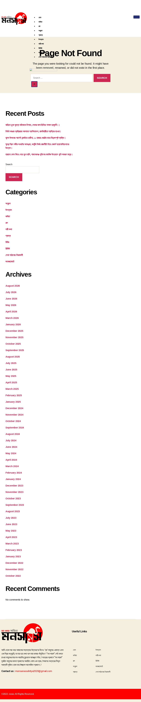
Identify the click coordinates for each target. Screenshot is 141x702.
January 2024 (13, 479)
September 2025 (15, 350)
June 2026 (11, 298)
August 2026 (13, 285)
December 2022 (14, 563)
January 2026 (13, 324)
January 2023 (13, 556)
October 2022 (13, 575)
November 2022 (14, 569)
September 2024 (15, 427)
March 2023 (12, 543)
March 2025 (12, 389)
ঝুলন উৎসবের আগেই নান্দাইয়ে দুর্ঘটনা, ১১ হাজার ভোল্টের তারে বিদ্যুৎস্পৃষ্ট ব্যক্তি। (36, 137)
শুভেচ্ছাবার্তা (42, 52)
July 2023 (11, 517)
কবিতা (40, 22)
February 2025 (14, 395)
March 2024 (12, 466)
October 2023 (13, 498)
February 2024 (14, 472)
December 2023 (14, 485)
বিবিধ (7, 242)
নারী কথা (41, 44)
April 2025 (11, 382)
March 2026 (12, 318)
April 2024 (11, 459)
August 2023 (13, 511)
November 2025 (14, 337)
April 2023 (11, 537)
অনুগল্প (40, 30)
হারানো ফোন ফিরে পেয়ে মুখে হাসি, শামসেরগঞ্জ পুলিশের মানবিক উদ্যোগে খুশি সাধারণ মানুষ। (39, 154)
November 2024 (14, 414)
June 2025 (11, 369)
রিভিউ (40, 48)
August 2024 (13, 434)
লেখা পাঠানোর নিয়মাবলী (46, 57)
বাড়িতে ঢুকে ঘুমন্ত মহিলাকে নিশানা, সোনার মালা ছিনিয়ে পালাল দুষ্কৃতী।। (33, 125)
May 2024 (11, 453)
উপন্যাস (41, 39)
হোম (40, 17)
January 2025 (13, 401)
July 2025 (11, 363)
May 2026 (11, 305)
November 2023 (14, 492)
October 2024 (13, 421)
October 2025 (13, 343)
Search (9, 164)
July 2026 (11, 292)
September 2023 (15, 505)
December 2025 (14, 331)
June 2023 (11, 524)
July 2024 (11, 440)
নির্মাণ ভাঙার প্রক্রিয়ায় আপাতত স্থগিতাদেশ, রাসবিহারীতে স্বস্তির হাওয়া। (33, 131)
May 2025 (11, 376)
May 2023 (11, 530)
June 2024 (11, 447)
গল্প (39, 26)
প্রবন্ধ (41, 35)
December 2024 (14, 408)
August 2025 (13, 356)
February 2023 (14, 550)
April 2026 (11, 311)
